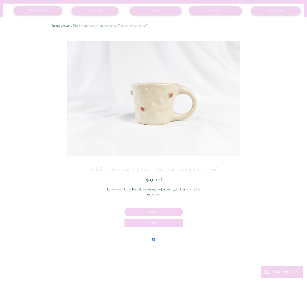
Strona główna (60, 26)
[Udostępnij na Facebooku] (153, 239)
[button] (276, 10)
